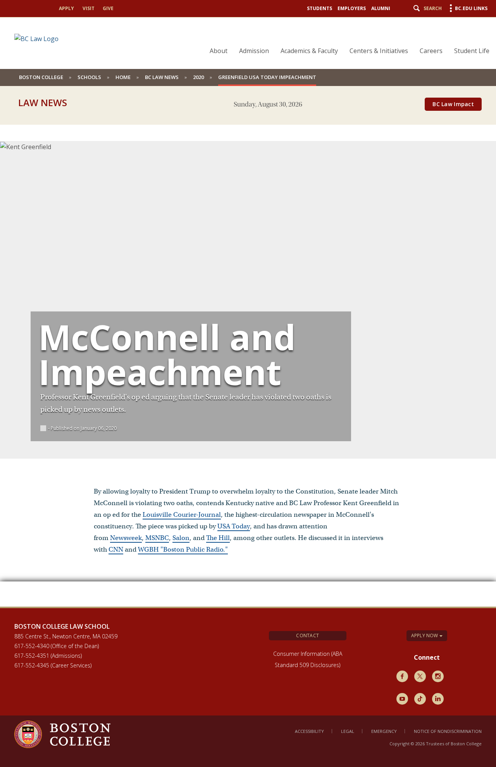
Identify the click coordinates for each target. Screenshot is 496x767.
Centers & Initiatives (379, 50)
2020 (198, 77)
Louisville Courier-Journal (182, 515)
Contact (307, 635)
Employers (352, 8)
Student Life (471, 50)
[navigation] (344, 37)
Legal (347, 731)
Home (123, 77)
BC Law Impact (453, 104)
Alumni (380, 8)
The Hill (218, 538)
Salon (180, 538)
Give (108, 8)
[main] (248, 360)
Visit (89, 8)
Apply (66, 8)
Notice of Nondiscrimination (448, 731)
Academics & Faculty (309, 50)
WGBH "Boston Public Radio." (183, 549)
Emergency (384, 731)
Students (319, 8)
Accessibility (309, 731)
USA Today (233, 526)
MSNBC (157, 538)
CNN (115, 549)
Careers (431, 50)
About (218, 50)
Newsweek (126, 538)
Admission (254, 50)
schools (89, 77)
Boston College (41, 77)
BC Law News (162, 77)
